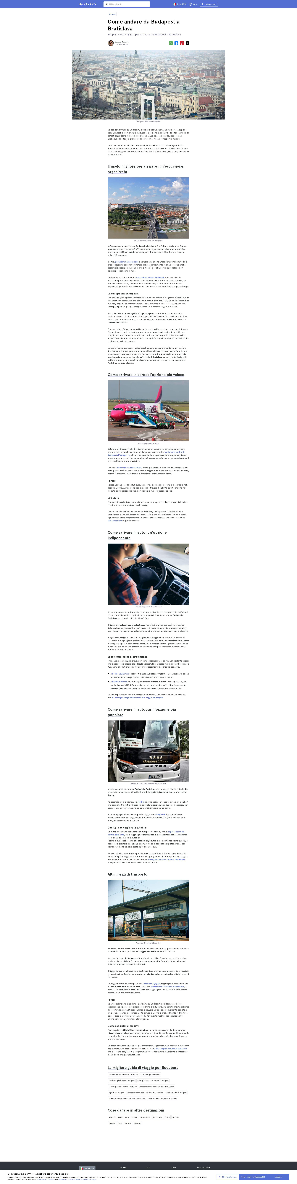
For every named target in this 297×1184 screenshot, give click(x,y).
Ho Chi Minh (157, 1117)
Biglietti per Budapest (116, 1093)
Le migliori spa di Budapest (150, 1075)
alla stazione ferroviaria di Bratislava (167, 986)
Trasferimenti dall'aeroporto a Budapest (123, 1075)
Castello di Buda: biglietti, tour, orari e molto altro (127, 1099)
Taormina (112, 1123)
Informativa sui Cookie (45, 1179)
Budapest (112, 14)
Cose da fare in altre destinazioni (136, 1110)
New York (112, 1117)
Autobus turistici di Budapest (176, 1093)
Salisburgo (137, 1123)
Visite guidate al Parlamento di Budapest (162, 1099)
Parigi (127, 1117)
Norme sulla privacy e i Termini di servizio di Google (77, 1179)
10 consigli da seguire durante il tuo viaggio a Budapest (137, 697)
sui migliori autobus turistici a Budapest (166, 859)
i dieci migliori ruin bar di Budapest (171, 1048)
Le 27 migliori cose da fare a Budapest (123, 1087)
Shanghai (128, 1123)
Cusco (167, 1117)
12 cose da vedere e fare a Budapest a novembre (145, 1093)
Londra (134, 1117)
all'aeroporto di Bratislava (129, 467)
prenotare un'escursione (126, 262)
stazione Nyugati (152, 983)
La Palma (175, 1117)
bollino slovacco (119, 681)
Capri (120, 1123)
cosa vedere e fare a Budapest (150, 277)
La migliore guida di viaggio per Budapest (143, 1067)
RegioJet (160, 814)
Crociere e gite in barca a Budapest (122, 1081)
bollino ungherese (120, 674)
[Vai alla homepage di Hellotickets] (88, 4)
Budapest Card (115, 520)
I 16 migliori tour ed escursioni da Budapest (153, 1081)
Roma (120, 1117)
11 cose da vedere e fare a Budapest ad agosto (157, 1087)
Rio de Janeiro (145, 1117)
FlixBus (141, 802)
